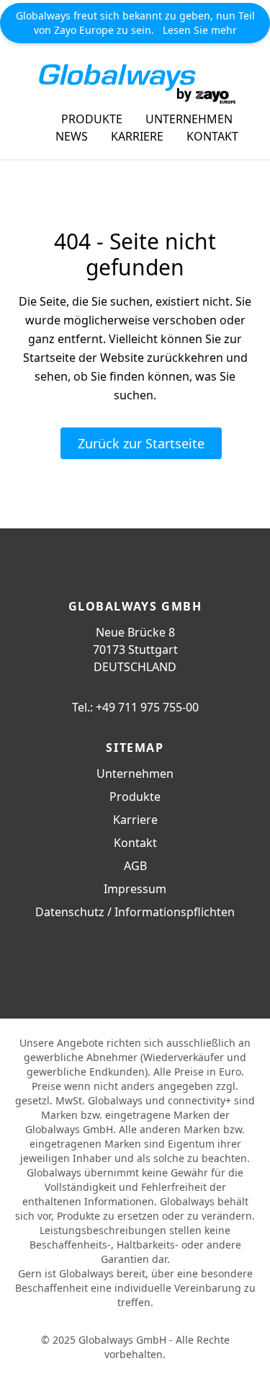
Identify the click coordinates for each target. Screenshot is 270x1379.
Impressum (135, 889)
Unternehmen (135, 773)
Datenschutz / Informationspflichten (135, 912)
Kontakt (135, 843)
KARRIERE (137, 136)
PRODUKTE (91, 119)
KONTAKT (212, 136)
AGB (135, 866)
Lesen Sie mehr (200, 30)
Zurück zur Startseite (141, 443)
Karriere (135, 820)
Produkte (135, 796)
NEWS (71, 136)
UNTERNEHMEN (189, 119)
